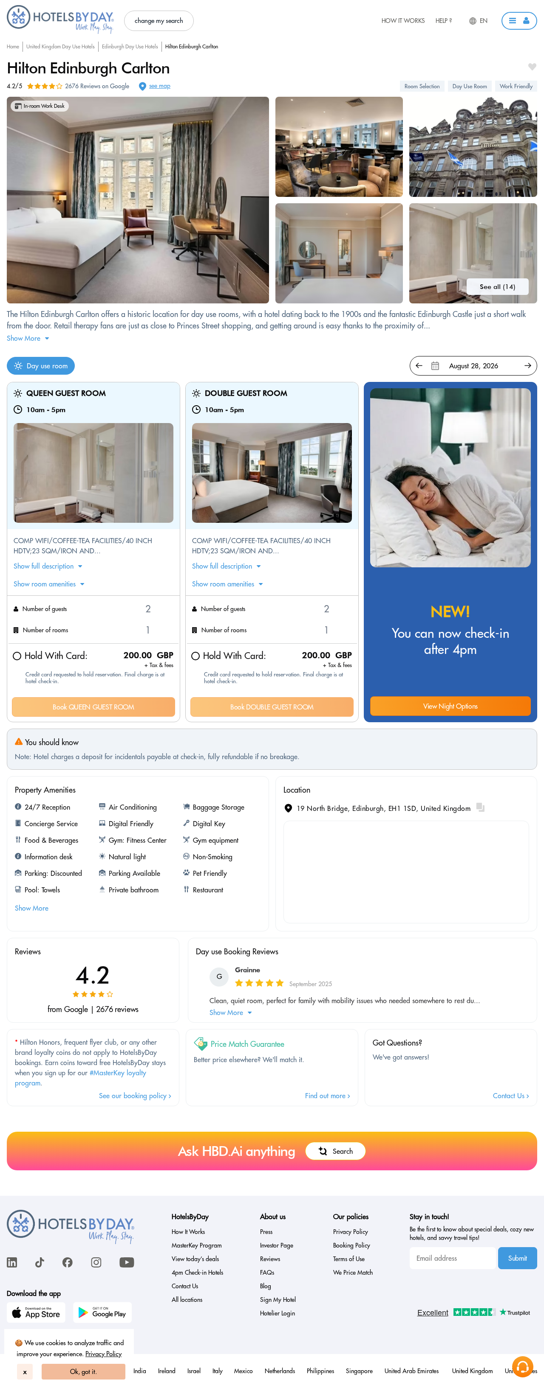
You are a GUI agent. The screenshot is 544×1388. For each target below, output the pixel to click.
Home (13, 46)
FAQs (267, 1272)
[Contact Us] (522, 1366)
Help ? (444, 21)
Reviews (270, 1259)
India (139, 1371)
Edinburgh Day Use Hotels (130, 46)
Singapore (359, 1371)
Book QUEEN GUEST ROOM (93, 707)
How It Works (403, 21)
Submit (517, 1258)
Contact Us (510, 1095)
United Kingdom (472, 1371)
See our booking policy (134, 1095)
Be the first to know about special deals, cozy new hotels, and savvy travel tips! (472, 1233)
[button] (519, 21)
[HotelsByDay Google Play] (103, 1314)
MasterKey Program (197, 1245)
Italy (217, 1371)
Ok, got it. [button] (83, 1372)
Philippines (320, 1371)
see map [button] (159, 86)
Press (266, 1232)
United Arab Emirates (412, 1371)
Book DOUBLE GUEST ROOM (272, 707)
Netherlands (280, 1371)
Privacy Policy (103, 1354)
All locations (187, 1300)
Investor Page (276, 1245)
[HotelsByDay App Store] (37, 1314)
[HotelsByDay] (60, 32)
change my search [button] (159, 21)
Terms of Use (349, 1259)
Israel (194, 1371)
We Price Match (353, 1272)
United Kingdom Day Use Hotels (60, 46)
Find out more (326, 1095)
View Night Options (450, 706)
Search (343, 1151)
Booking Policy (351, 1245)
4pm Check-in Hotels (197, 1272)
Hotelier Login (277, 1313)
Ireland (167, 1371)
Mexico (243, 1371)
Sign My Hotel (278, 1300)
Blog (265, 1286)
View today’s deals (195, 1259)
